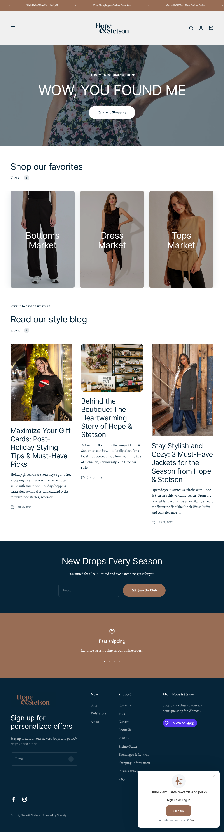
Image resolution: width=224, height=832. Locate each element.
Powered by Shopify (54, 815)
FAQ (122, 779)
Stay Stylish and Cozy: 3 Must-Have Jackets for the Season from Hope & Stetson (182, 462)
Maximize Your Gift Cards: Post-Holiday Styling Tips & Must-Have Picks (40, 447)
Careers (124, 721)
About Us (125, 729)
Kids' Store (98, 713)
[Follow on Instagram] (25, 799)
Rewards (125, 705)
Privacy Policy (128, 771)
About (95, 721)
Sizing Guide (128, 746)
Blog (122, 713)
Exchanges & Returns (134, 754)
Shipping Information (134, 763)
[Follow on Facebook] (13, 799)
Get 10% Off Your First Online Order (175, 5)
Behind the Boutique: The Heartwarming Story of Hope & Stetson (106, 418)
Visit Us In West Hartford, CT (32, 5)
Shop (94, 705)
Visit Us (124, 738)
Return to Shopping (112, 112)
